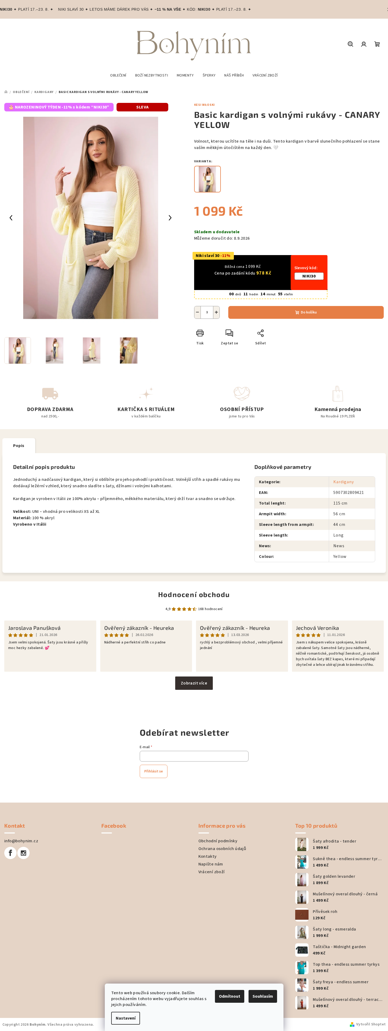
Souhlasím (263, 996)
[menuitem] (118, 75)
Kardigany (343, 482)
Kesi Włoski (204, 105)
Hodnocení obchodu (194, 594)
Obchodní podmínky (218, 841)
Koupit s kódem (243, 282)
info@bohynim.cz (21, 841)
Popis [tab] (19, 446)
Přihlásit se (153, 771)
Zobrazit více (194, 683)
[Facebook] (10, 853)
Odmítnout (229, 996)
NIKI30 (308, 276)
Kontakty (207, 856)
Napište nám (210, 864)
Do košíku (309, 312)
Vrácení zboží (211, 872)
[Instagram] (23, 853)
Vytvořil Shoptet (371, 1024)
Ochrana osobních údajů (222, 849)
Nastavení (125, 1018)
